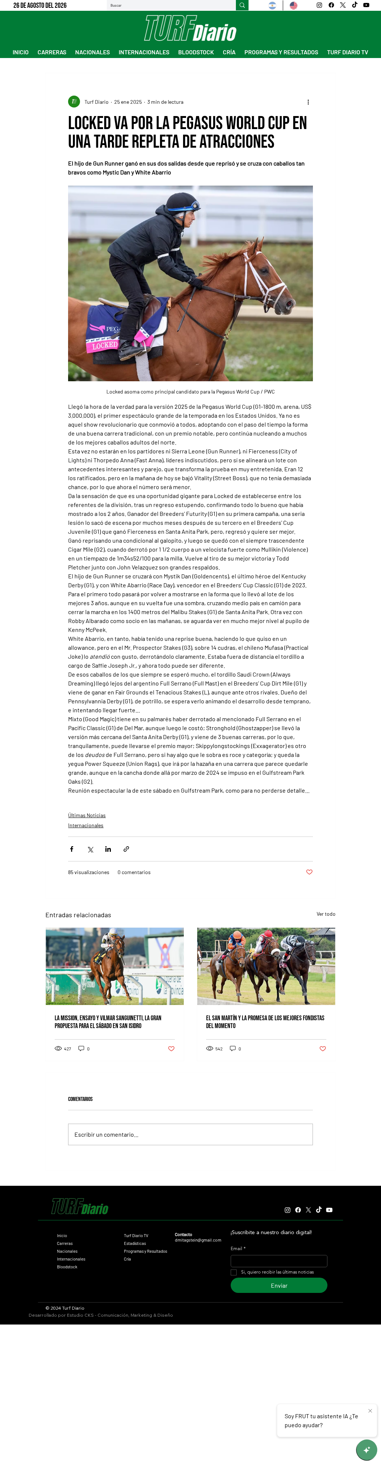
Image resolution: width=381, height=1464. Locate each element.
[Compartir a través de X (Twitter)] (89, 849)
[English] (293, 5)
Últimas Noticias (87, 815)
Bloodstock (67, 1266)
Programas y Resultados (145, 1251)
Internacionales (85, 825)
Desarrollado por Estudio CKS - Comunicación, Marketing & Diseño (101, 1315)
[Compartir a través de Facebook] (71, 849)
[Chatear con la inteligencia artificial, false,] (366, 1449)
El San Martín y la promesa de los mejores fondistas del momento (265, 1022)
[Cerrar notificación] (370, 1411)
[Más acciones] (308, 101)
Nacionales (67, 1251)
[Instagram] (319, 5)
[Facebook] (331, 5)
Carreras (65, 1243)
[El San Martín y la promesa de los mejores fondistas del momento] (266, 966)
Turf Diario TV (136, 1235)
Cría (127, 1258)
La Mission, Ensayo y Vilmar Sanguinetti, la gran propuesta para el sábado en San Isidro (108, 1022)
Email (238, 1249)
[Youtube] (366, 5)
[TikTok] (354, 5)
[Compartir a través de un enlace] (126, 849)
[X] (342, 5)
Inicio (62, 1235)
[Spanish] (272, 5)
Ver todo (326, 914)
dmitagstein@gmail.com (198, 1239)
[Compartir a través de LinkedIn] (108, 849)
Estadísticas (135, 1243)
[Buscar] (242, 5)
